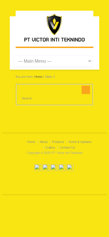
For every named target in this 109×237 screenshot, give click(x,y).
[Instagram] (54, 168)
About (44, 141)
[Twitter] (37, 168)
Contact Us (67, 147)
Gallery (50, 147)
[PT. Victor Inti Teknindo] (54, 41)
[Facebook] (45, 168)
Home (38, 76)
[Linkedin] (62, 168)
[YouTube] (70, 168)
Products (58, 141)
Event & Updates (80, 141)
